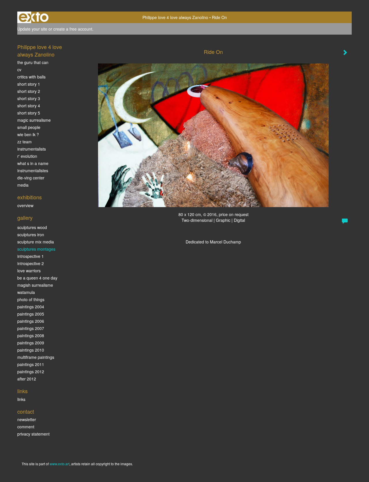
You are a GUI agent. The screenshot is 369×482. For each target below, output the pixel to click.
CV (19, 69)
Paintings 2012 (30, 371)
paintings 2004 (30, 307)
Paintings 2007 (30, 328)
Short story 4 (28, 105)
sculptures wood (32, 227)
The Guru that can (32, 62)
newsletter (26, 419)
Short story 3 (28, 98)
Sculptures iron (30, 234)
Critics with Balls (31, 77)
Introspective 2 (30, 263)
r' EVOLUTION (27, 156)
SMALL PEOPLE (28, 127)
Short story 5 (28, 113)
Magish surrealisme (35, 285)
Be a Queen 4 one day (37, 278)
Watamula (26, 292)
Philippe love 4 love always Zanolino (175, 17)
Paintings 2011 (30, 364)
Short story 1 (28, 84)
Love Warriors (29, 270)
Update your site (32, 29)
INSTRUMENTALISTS (31, 149)
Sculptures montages (36, 249)
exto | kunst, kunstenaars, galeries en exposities (33, 17)
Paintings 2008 (30, 335)
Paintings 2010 (30, 350)
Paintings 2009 (30, 343)
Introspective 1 (30, 256)
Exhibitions (29, 197)
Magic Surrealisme (34, 120)
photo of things (30, 299)
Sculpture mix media (35, 242)
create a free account (72, 29)
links (21, 399)
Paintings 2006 (30, 321)
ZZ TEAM (24, 142)
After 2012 (26, 379)
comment (25, 427)
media (23, 185)
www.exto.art (59, 463)
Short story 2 (28, 91)
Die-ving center (30, 178)
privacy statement (33, 434)
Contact (25, 411)
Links (22, 391)
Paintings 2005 (30, 314)
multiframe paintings (35, 357)
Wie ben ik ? (28, 134)
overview (25, 205)
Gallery (25, 217)
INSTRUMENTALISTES (32, 170)
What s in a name (32, 163)
